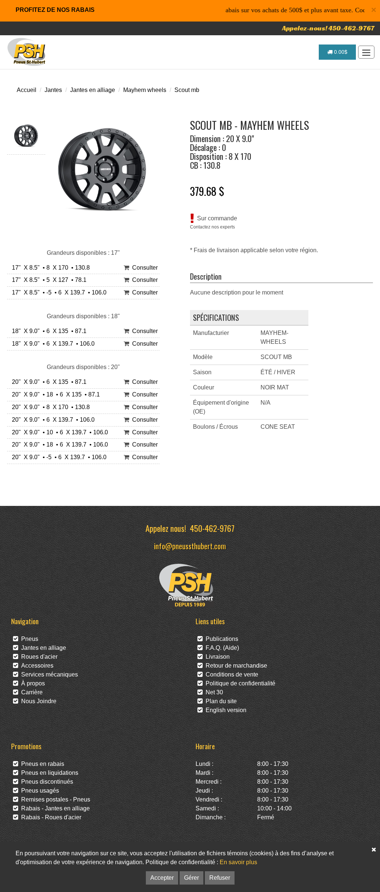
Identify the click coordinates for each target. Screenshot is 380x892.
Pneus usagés (38, 790)
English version (224, 710)
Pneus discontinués (45, 782)
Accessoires (35, 665)
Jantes (53, 90)
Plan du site (220, 701)
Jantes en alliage (92, 90)
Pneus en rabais (41, 764)
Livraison (216, 657)
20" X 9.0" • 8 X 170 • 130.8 (49, 407)
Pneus (28, 639)
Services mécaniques (48, 674)
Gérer (191, 878)
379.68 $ (207, 191)
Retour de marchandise (235, 665)
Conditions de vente (230, 674)
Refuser (219, 878)
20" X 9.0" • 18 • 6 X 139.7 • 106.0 (58, 444)
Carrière (30, 692)
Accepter (162, 878)
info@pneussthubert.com (190, 546)
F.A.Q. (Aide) (221, 648)
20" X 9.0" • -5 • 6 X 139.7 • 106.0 (58, 457)
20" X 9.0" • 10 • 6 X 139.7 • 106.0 (58, 432)
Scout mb (186, 90)
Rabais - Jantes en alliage (54, 808)
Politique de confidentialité (239, 683)
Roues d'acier (38, 657)
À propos (31, 683)
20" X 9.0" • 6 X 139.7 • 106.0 (52, 420)
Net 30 (213, 692)
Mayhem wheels (144, 90)
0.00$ (339, 52)
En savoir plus (238, 862)
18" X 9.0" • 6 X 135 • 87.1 (47, 331)
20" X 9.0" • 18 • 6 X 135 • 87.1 (54, 394)
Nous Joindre (37, 701)
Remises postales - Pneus (54, 799)
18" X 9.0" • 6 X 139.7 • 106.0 (52, 343)
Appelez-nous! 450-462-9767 (328, 28)
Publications (220, 639)
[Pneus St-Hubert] (27, 52)
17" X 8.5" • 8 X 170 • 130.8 (49, 267)
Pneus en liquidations (48, 773)
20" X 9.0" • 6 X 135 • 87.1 (47, 382)
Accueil (26, 90)
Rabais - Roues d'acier (49, 817)
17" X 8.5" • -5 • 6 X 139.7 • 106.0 (58, 292)
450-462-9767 (212, 528)
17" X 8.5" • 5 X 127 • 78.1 (47, 280)
